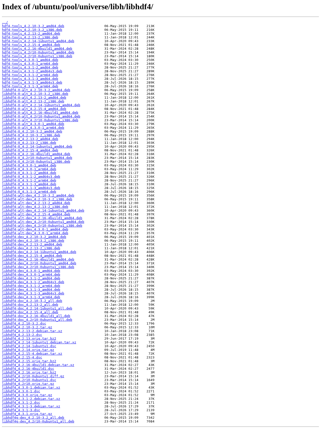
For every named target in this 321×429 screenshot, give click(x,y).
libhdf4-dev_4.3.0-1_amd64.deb (31, 271)
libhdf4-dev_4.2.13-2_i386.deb (31, 248)
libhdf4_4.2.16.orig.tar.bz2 (29, 372)
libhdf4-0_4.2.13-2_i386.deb (29, 143)
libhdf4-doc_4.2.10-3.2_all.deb (32, 301)
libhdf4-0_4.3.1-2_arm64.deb (29, 180)
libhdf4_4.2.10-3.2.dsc (24, 323)
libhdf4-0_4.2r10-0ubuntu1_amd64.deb (37, 158)
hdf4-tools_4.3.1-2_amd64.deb (30, 67)
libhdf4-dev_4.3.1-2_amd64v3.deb (33, 282)
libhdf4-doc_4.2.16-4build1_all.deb (36, 316)
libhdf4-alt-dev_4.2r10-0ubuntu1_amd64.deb (43, 222)
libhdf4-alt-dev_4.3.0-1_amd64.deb (35, 229)
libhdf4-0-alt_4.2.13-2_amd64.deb (34, 97)
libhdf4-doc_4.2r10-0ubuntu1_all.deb (37, 320)
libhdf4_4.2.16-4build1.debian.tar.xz (38, 365)
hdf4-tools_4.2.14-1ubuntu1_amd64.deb (38, 41)
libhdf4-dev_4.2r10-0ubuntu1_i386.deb (38, 267)
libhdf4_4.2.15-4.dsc (22, 357)
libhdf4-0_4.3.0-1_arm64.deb (29, 169)
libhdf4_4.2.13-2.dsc (22, 335)
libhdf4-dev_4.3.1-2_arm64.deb (31, 286)
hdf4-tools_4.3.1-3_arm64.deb (30, 86)
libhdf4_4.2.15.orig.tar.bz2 (29, 361)
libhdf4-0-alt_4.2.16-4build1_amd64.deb (40, 112)
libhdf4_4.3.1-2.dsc (21, 402)
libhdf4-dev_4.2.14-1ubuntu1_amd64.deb (39, 252)
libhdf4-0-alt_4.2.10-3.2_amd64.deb (36, 90)
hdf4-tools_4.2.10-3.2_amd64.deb (33, 26)
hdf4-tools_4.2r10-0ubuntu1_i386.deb (37, 56)
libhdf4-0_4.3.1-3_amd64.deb (29, 184)
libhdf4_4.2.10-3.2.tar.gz (27, 327)
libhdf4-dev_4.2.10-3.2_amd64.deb (34, 237)
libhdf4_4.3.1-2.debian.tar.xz (31, 399)
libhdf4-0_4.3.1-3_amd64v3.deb (31, 188)
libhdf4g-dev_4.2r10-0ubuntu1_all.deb (38, 421)
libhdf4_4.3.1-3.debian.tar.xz (31, 406)
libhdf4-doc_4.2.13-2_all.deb (30, 305)
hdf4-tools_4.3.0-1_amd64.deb (30, 60)
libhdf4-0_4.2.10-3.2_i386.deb (31, 135)
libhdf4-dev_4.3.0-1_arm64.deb (31, 274)
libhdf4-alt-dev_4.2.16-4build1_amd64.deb (42, 218)
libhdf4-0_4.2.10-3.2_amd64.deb (32, 131)
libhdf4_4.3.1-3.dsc (21, 410)
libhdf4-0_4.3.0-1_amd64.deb (29, 165)
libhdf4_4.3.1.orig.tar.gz (27, 414)
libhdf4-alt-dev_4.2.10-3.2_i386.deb (37, 199)
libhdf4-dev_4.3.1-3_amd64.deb (31, 289)
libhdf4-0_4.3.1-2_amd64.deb (29, 173)
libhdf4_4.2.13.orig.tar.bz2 (29, 338)
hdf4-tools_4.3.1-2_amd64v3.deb (32, 71)
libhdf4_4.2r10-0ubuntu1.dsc (29, 380)
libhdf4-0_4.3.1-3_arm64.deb (29, 192)
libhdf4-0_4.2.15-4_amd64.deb (30, 150)
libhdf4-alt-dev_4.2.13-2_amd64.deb (36, 203)
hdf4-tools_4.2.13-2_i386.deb (30, 37)
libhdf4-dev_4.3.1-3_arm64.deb (31, 297)
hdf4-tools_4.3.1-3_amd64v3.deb (32, 82)
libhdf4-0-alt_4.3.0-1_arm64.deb (33, 128)
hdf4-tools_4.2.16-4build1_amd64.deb (37, 48)
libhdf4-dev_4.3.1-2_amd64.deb (31, 278)
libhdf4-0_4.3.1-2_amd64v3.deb (31, 176)
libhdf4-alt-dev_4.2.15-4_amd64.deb (36, 214)
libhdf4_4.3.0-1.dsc (21, 391)
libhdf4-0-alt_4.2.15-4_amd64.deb (34, 109)
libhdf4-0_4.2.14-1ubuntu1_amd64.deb (37, 146)
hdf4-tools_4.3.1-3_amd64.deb (30, 79)
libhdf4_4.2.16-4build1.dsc (28, 369)
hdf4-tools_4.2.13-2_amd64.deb (31, 33)
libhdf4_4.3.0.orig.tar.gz (27, 395)
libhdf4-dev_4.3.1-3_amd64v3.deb (33, 293)
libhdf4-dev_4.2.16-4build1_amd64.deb (38, 259)
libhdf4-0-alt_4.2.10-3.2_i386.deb (35, 94)
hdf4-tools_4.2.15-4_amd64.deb (31, 45)
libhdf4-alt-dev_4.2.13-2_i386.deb (35, 207)
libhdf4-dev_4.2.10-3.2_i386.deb (33, 240)
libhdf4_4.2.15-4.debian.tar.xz (32, 353)
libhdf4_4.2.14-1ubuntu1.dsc (29, 346)
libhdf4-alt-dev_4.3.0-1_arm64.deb (35, 233)
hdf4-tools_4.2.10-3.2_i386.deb (32, 30)
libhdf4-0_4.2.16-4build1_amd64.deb (36, 154)
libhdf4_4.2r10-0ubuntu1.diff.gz (33, 376)
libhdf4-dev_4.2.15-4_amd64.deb (32, 256)
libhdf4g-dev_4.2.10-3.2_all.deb (33, 417)
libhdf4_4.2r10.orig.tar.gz (28, 384)
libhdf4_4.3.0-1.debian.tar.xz (31, 387)
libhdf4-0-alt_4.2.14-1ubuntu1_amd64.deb (41, 105)
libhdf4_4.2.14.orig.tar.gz (28, 350)
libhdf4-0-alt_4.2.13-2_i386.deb (33, 101)
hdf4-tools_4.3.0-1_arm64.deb (30, 64)
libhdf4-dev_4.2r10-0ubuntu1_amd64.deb (39, 263)
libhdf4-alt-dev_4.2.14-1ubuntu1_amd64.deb (43, 210)
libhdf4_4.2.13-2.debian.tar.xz (32, 331)
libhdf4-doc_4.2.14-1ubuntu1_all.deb (37, 308)
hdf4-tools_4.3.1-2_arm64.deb (30, 75)
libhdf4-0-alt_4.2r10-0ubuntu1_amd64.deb (41, 116)
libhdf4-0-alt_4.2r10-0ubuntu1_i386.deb (40, 120)
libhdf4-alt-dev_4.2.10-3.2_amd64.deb (38, 195)
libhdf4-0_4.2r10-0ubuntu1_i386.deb (36, 161)
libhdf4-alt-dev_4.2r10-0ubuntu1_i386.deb (42, 225)
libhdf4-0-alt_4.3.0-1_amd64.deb (33, 124)
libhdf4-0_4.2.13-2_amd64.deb (30, 139)
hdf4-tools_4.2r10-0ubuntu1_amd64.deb (38, 52)
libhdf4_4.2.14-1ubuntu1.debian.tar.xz (39, 342)
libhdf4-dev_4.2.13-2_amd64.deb (32, 244)
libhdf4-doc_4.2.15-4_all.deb (30, 312)
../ (5, 22)
